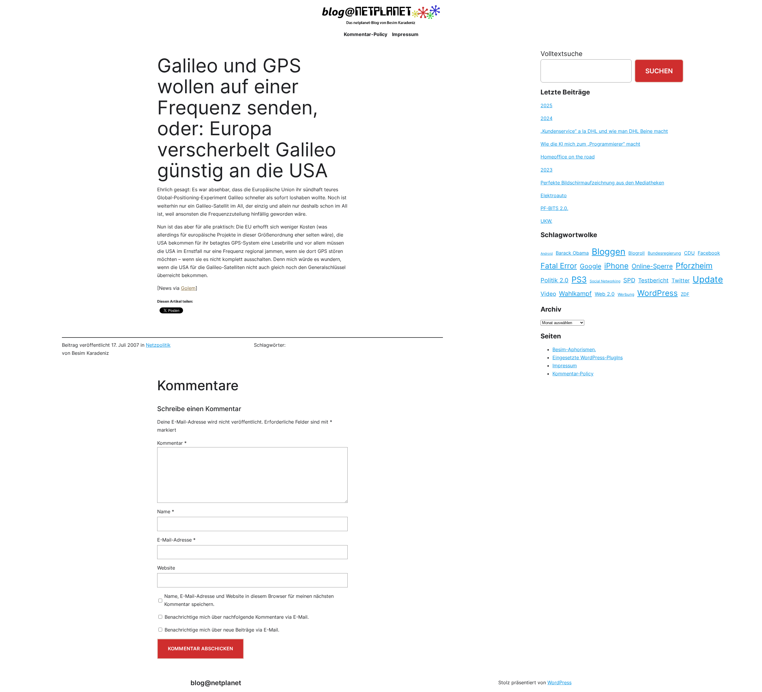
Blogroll (636, 253)
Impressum (564, 365)
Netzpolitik (158, 345)
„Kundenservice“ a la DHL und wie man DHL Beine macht (604, 131)
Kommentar (172, 443)
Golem (188, 288)
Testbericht (653, 280)
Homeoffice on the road (568, 157)
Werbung (626, 294)
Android (547, 254)
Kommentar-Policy (573, 374)
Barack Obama (572, 253)
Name (165, 511)
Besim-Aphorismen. (574, 349)
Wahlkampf (575, 293)
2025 (546, 105)
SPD (629, 280)
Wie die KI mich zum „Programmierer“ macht (590, 144)
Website (166, 568)
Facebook (709, 253)
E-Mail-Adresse (176, 540)
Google (590, 266)
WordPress (657, 293)
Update (708, 279)
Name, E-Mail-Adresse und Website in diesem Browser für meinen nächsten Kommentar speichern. (249, 600)
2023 (546, 170)
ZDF (685, 294)
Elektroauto (554, 195)
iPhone (616, 265)
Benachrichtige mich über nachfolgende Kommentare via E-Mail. (237, 617)
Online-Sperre (652, 266)
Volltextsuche (562, 53)
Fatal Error (559, 265)
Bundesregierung (664, 253)
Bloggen (608, 251)
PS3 (579, 279)
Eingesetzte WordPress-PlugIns (587, 357)
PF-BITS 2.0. (554, 208)
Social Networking (605, 281)
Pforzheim (694, 265)
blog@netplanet (215, 683)
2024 (546, 118)
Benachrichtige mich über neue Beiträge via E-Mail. (222, 630)
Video (548, 293)
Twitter (681, 280)
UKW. (546, 221)
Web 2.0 (605, 294)
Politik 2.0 (555, 280)
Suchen (659, 71)
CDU (689, 253)
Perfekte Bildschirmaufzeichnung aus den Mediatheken (602, 183)
